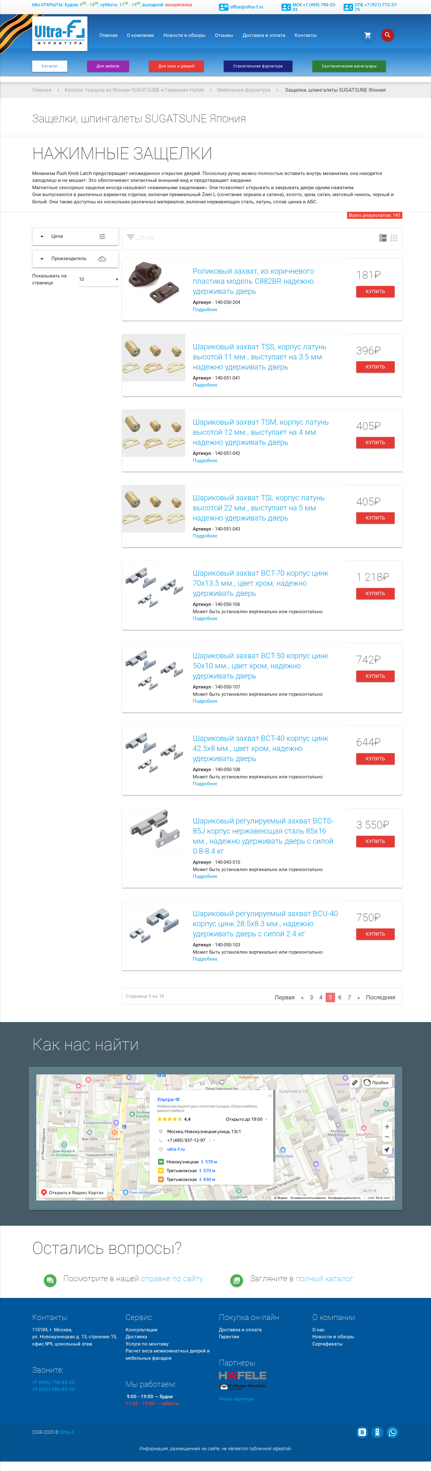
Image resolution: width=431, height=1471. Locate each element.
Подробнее (205, 309)
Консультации (141, 1330)
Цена (144, 237)
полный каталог (324, 1278)
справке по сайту (172, 1278)
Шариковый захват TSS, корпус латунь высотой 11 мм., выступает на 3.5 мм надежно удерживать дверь (260, 356)
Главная (108, 35)
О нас (318, 1330)
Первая (285, 997)
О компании (140, 35)
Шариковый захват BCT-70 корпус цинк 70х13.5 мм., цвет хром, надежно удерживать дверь (260, 583)
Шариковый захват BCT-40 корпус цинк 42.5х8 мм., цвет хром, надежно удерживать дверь (260, 748)
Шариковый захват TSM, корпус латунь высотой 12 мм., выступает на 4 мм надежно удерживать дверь (261, 432)
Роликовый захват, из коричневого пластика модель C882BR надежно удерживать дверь (253, 281)
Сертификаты (327, 1344)
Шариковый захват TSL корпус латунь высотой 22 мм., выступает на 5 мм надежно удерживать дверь (259, 507)
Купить (375, 291)
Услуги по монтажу (147, 1344)
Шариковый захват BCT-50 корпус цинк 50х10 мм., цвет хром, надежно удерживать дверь (260, 665)
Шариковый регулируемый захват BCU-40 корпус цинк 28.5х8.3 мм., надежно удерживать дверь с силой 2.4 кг (265, 923)
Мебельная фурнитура (243, 90)
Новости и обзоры (184, 35)
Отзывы (224, 35)
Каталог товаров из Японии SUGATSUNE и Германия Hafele (134, 90)
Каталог (50, 66)
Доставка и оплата (264, 35)
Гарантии (229, 1337)
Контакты (306, 35)
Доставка (136, 1337)
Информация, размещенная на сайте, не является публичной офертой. (215, 1448)
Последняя (380, 997)
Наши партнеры (236, 1399)
